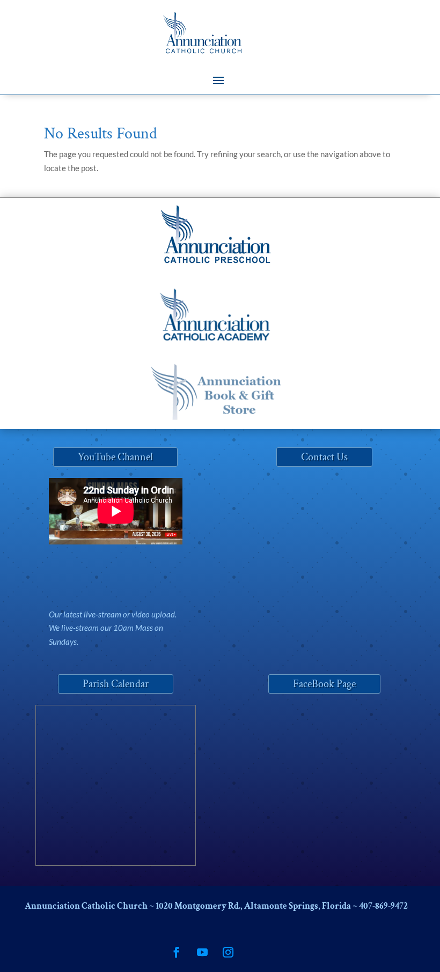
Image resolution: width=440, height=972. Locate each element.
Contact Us (324, 457)
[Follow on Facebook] (176, 952)
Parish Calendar (116, 684)
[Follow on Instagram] (228, 952)
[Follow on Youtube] (202, 952)
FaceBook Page (324, 684)
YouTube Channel (115, 457)
